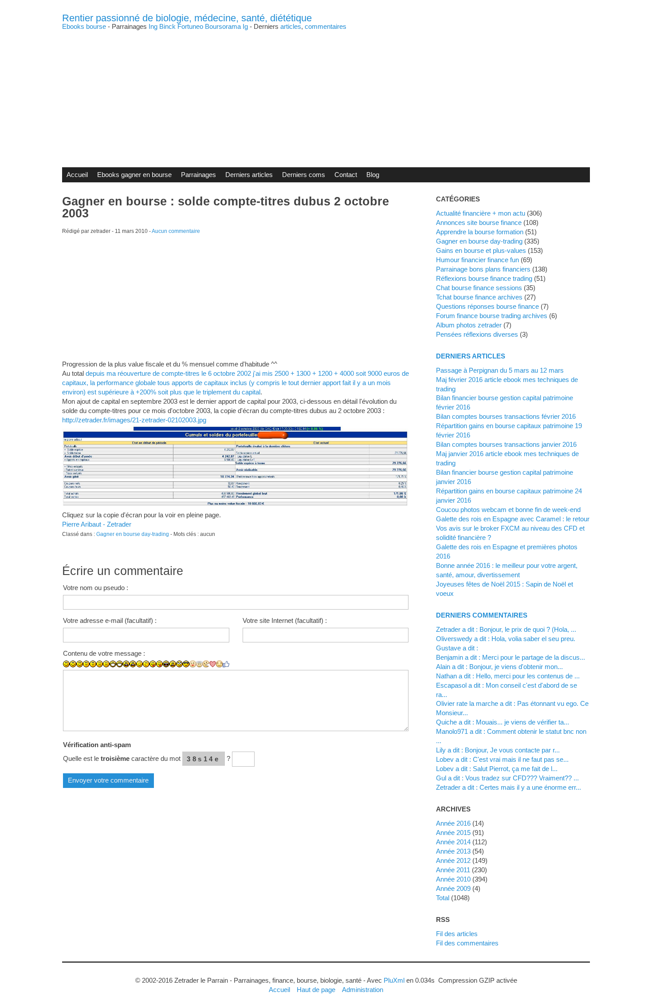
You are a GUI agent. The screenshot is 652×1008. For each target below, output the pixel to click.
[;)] (139, 664)
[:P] (152, 664)
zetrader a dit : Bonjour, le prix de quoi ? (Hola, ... (506, 629)
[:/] (146, 664)
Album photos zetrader (469, 325)
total (443, 898)
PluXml (394, 980)
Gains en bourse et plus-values (481, 250)
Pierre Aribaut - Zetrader (96, 524)
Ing (153, 26)
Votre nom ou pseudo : (95, 587)
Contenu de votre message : (104, 653)
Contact (345, 174)
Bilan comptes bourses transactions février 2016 (506, 416)
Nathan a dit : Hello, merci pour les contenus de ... (508, 676)
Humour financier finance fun (477, 260)
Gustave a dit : (457, 648)
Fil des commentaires (467, 943)
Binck (167, 26)
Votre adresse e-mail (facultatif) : (110, 620)
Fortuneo (190, 26)
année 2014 (453, 842)
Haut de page (316, 989)
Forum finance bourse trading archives (491, 315)
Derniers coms (303, 174)
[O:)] (199, 664)
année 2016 (453, 823)
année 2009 (453, 888)
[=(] (106, 664)
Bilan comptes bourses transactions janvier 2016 (506, 444)
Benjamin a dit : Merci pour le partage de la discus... (510, 657)
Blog (372, 174)
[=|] (93, 664)
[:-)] (73, 664)
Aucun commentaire (176, 231)
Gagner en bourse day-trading (132, 534)
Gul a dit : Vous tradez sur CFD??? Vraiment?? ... (507, 778)
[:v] (206, 664)
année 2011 (453, 870)
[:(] (99, 664)
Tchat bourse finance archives (479, 297)
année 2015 (453, 832)
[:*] (192, 664)
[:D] (113, 664)
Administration (362, 989)
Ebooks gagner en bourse (134, 174)
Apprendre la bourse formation (479, 232)
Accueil (77, 174)
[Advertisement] (326, 92)
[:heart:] (212, 664)
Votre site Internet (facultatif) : (285, 620)
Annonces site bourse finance (479, 222)
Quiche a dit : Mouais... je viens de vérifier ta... (502, 722)
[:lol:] (166, 664)
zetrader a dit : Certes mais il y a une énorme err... (508, 787)
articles (290, 26)
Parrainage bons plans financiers (483, 269)
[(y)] (226, 664)
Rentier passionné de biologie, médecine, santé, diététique (187, 18)
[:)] (66, 664)
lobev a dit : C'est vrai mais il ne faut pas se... (502, 759)
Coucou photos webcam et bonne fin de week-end (508, 509)
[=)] (79, 664)
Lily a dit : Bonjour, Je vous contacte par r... (498, 750)
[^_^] (219, 664)
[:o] (126, 664)
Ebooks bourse (84, 26)
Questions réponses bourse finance (487, 306)
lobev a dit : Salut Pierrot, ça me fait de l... (497, 768)
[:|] (86, 664)
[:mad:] (172, 664)
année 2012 (453, 860)
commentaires (325, 26)
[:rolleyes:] (179, 664)
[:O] (133, 664)
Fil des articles (457, 933)
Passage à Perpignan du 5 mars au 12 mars (500, 370)
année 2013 (453, 851)
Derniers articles (249, 174)
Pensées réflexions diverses (477, 334)
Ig (245, 26)
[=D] (119, 664)
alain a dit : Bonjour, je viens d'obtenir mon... (499, 666)
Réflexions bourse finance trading (484, 278)
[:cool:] (186, 664)
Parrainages (198, 174)
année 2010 (453, 879)
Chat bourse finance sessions (479, 287)
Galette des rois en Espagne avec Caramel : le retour (512, 519)
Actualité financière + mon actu (480, 213)
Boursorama (223, 26)
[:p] (159, 664)
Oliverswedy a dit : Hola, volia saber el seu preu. (505, 638)
